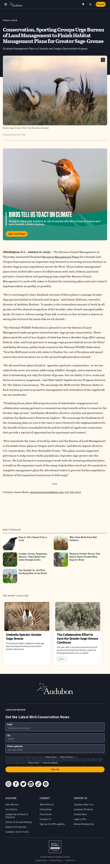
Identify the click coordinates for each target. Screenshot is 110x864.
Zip (8, 735)
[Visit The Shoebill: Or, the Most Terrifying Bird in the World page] (27, 576)
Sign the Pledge (16, 234)
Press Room (46, 814)
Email (9, 724)
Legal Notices (41, 860)
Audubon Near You (83, 804)
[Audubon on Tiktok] (38, 784)
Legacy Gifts (80, 819)
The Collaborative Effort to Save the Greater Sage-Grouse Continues (78, 632)
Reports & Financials (15, 827)
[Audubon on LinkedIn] (31, 784)
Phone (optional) (15, 746)
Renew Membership (84, 824)
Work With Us (47, 804)
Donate (101, 4)
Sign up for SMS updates (52, 824)
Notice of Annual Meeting (18, 822)
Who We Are (11, 804)
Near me (83, 4)
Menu (5, 4)
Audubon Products (83, 809)
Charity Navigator (54, 845)
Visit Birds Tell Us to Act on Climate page (55, 194)
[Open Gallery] (103, 60)
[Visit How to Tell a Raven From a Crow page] (27, 543)
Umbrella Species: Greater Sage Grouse (27, 632)
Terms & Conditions (50, 763)
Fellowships (46, 809)
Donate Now (80, 814)
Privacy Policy (56, 860)
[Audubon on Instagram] (8, 784)
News (61, 659)
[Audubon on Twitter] (23, 784)
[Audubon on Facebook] (16, 784)
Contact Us (45, 819)
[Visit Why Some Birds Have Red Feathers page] (78, 543)
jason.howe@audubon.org (47, 492)
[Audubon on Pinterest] (46, 784)
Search (90, 4)
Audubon (16, 4)
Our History (11, 809)
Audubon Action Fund (16, 832)
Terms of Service (66, 757)
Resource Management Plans (60, 257)
